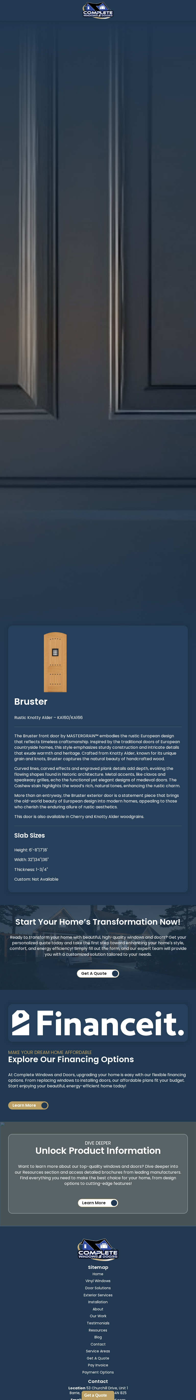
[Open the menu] (4, 10)
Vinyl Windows (98, 1280)
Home (98, 1274)
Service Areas (98, 1351)
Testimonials (98, 1323)
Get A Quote (94, 973)
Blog (98, 1337)
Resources (98, 1330)
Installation (98, 1302)
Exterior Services (98, 1295)
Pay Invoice (98, 1365)
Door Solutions (98, 1288)
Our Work (98, 1316)
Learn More (24, 1105)
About (98, 1309)
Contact (98, 1344)
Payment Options (98, 1372)
